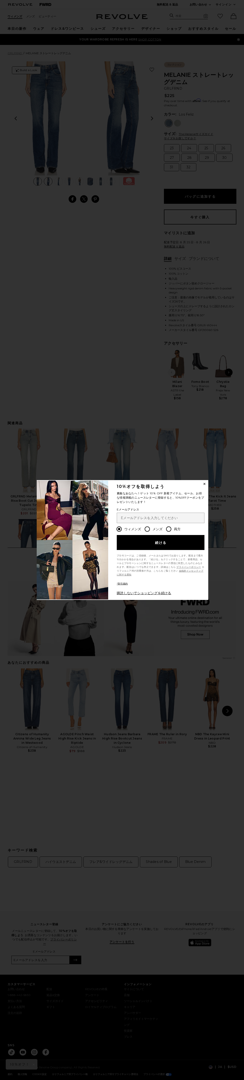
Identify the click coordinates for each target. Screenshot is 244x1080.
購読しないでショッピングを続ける (144, 593)
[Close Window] (204, 484)
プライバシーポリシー (188, 567)
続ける (161, 542)
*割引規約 (122, 583)
